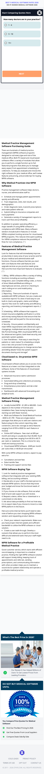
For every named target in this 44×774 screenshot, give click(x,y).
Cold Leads (13, 758)
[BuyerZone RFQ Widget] (22, 49)
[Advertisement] (22, 113)
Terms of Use (9, 763)
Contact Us (36, 763)
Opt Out (22, 763)
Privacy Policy (29, 758)
